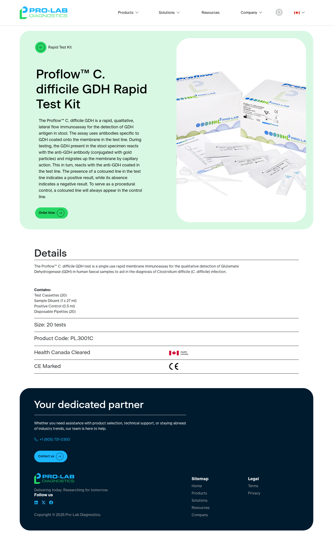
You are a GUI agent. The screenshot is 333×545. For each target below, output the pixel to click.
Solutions (200, 500)
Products (199, 493)
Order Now (47, 212)
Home (197, 486)
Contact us (46, 456)
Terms (253, 486)
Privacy (254, 493)
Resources (211, 13)
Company (200, 515)
